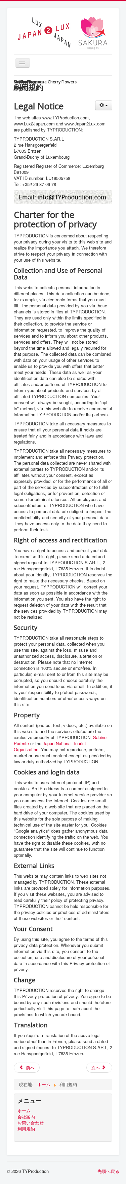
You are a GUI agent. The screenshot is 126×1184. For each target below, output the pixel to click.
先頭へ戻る (108, 1171)
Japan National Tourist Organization (50, 746)
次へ (96, 1067)
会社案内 (26, 1117)
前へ (30, 1067)
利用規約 (26, 1129)
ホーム (24, 1111)
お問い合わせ (30, 1123)
